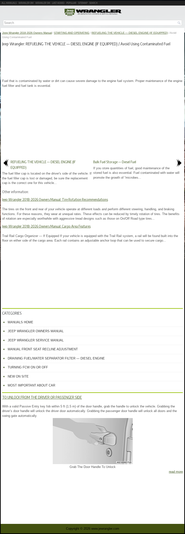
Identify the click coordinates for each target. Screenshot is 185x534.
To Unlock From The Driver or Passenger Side (42, 397)
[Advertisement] (92, 61)
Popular (71, 2)
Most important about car (31, 385)
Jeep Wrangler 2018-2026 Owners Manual (27, 32)
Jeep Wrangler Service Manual (36, 340)
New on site (18, 376)
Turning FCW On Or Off (28, 367)
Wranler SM (42, 2)
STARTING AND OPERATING (71, 32)
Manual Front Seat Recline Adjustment (43, 349)
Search (93, 2)
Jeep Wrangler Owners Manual (36, 331)
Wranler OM (26, 2)
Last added (58, 2)
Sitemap (82, 2)
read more (176, 471)
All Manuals (9, 2)
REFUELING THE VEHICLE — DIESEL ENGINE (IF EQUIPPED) (130, 32)
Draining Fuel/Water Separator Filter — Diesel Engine (56, 358)
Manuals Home (20, 322)
